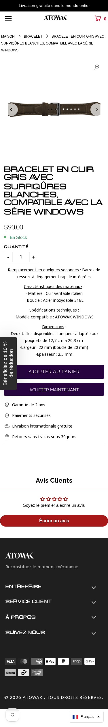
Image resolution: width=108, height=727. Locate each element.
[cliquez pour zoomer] (96, 67)
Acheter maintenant (54, 389)
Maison (8, 36)
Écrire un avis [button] (54, 520)
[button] (86, 716)
